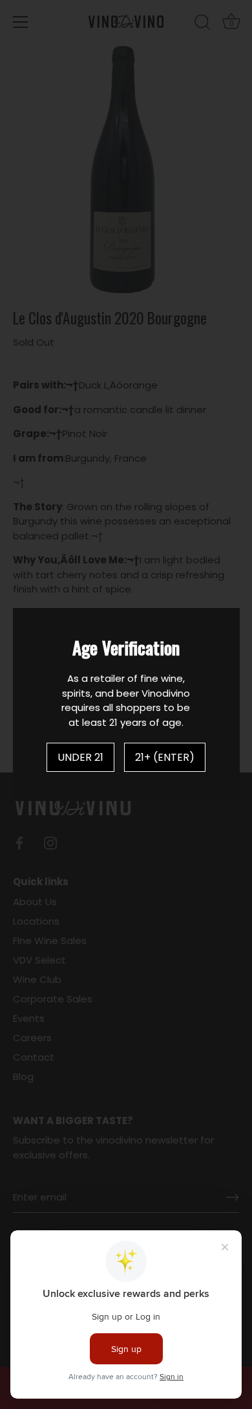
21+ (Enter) (164, 757)
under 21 (80, 757)
